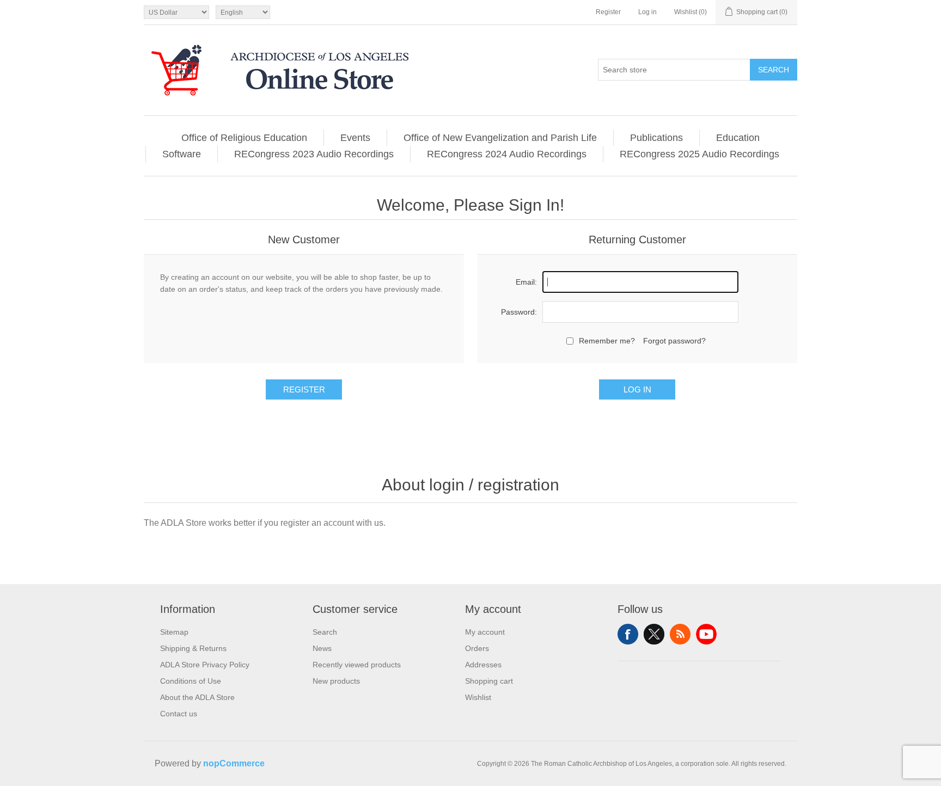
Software (181, 154)
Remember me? (607, 340)
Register (608, 12)
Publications (656, 137)
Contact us (178, 713)
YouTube (706, 634)
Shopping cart (489, 681)
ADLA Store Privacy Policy (204, 664)
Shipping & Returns (193, 648)
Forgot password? (674, 340)
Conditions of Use (190, 681)
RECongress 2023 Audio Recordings (314, 154)
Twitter (654, 634)
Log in (647, 12)
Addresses (483, 664)
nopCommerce (234, 763)
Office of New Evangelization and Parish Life (500, 137)
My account (485, 632)
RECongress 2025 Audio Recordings (699, 154)
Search (773, 69)
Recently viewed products (357, 664)
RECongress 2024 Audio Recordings (506, 154)
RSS (680, 634)
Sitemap (174, 632)
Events (355, 137)
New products (336, 681)
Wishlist (478, 697)
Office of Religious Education (244, 137)
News (322, 648)
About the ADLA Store (197, 697)
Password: (519, 312)
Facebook (628, 634)
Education (738, 137)
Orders (477, 648)
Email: (526, 282)
